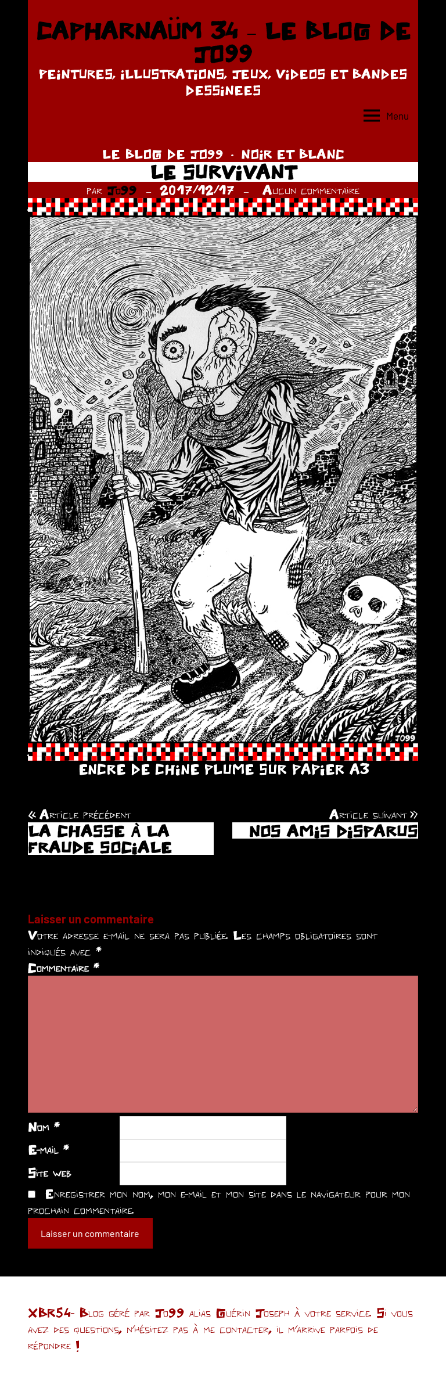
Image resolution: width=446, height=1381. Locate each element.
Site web (49, 1172)
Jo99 (122, 190)
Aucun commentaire (310, 190)
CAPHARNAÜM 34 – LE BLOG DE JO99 (223, 42)
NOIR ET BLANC (292, 154)
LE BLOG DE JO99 (163, 154)
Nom (44, 1127)
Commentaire (63, 967)
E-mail (48, 1149)
